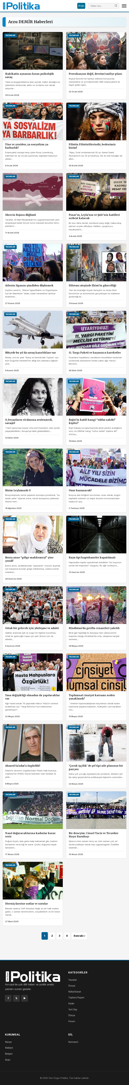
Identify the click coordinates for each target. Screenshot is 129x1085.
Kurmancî (73, 1041)
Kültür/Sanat (74, 991)
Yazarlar (72, 979)
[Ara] (116, 6)
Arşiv (81, 5)
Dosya (71, 985)
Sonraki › (79, 935)
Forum (71, 1021)
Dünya (71, 1015)
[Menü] (124, 6)
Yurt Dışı (72, 1009)
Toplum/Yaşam (76, 997)
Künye (8, 1041)
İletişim (9, 1053)
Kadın (71, 1003)
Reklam (9, 1047)
